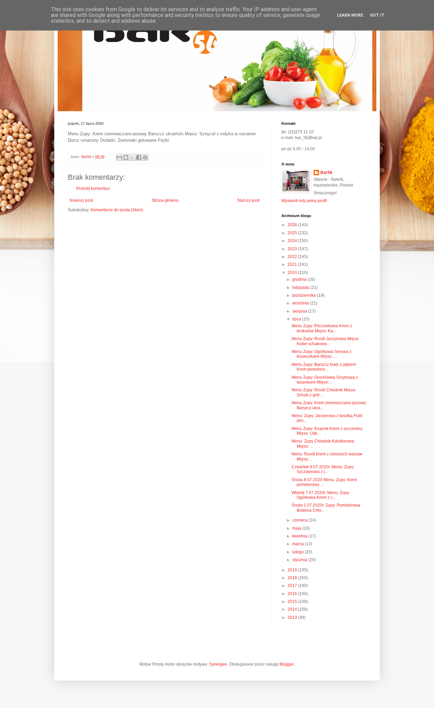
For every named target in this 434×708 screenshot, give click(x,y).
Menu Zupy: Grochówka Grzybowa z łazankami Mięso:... (325, 380)
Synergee (218, 664)
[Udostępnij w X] (132, 157)
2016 (293, 593)
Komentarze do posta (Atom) (117, 210)
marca (298, 544)
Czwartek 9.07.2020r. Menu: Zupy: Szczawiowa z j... (323, 469)
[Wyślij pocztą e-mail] (119, 157)
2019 (293, 570)
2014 (293, 609)
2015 (293, 601)
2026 (293, 224)
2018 (293, 577)
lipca (297, 319)
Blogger (286, 664)
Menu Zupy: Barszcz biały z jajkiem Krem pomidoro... (324, 367)
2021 (293, 264)
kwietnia (300, 536)
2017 (293, 585)
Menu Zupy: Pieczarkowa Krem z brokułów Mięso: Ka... (322, 328)
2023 (293, 249)
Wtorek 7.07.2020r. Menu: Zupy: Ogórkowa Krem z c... (321, 495)
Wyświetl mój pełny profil (304, 200)
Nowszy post (81, 200)
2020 (293, 272)
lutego (298, 552)
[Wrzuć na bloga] (125, 157)
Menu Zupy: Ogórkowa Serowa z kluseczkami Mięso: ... (322, 354)
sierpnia (300, 311)
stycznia (300, 559)
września (301, 303)
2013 (293, 617)
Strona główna (165, 200)
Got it (377, 15)
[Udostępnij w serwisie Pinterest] (145, 157)
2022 (293, 256)
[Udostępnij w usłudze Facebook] (138, 157)
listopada (301, 287)
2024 (293, 240)
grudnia (300, 279)
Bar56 (326, 172)
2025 (293, 233)
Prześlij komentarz (93, 188)
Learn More (350, 15)
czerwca (300, 520)
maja (297, 528)
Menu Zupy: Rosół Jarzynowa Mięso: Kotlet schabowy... (325, 341)
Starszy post (248, 200)
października (304, 295)
